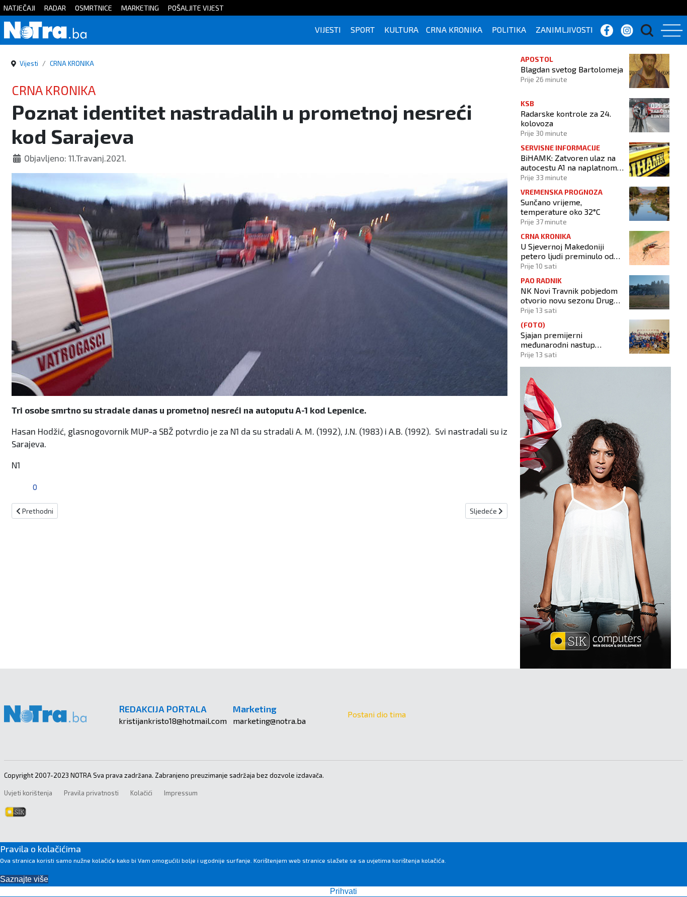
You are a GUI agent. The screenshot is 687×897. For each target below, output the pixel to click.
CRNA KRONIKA (454, 29)
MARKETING (140, 8)
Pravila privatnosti (91, 793)
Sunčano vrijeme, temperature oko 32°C (560, 206)
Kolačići (141, 793)
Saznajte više (24, 879)
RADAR (55, 8)
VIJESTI (328, 29)
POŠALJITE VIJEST (196, 8)
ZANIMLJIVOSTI (564, 29)
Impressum (181, 793)
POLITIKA (509, 29)
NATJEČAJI (19, 8)
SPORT (363, 29)
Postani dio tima (377, 714)
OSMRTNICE (93, 8)
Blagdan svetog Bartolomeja (572, 69)
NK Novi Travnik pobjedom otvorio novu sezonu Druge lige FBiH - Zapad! (569, 295)
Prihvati (343, 891)
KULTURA (401, 29)
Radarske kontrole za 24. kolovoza (566, 118)
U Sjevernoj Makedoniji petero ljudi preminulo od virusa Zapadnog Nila (567, 251)
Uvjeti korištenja (28, 793)
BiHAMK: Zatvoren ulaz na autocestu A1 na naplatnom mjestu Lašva (569, 162)
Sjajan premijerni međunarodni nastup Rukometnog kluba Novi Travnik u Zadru (564, 339)
